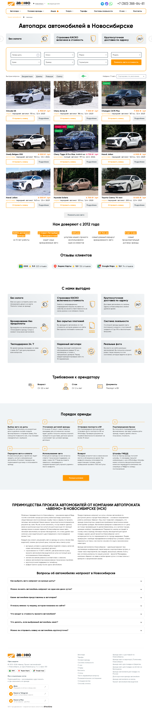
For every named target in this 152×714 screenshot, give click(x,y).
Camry (59, 76)
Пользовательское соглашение (89, 678)
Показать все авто (76, 215)
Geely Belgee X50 (14, 154)
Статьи (80, 673)
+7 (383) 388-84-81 (130, 3)
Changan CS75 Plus (111, 111)
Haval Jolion (107, 154)
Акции (53, 11)
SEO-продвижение (15, 707)
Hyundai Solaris (61, 197)
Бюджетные (27, 76)
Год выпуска (83, 62)
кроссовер (106, 114)
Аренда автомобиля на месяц (124, 679)
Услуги (68, 11)
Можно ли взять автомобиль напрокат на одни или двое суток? (41, 589)
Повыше (49, 76)
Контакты (137, 11)
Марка (81, 55)
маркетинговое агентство (33, 707)
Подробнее (44, 118)
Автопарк (14, 11)
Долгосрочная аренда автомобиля (126, 676)
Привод (48, 62)
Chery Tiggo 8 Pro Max (64, 154)
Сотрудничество (84, 681)
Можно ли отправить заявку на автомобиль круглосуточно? (39, 630)
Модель (115, 55)
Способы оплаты (84, 683)
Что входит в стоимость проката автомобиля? (33, 614)
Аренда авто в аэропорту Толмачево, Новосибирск (127, 661)
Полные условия (76, 478)
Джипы (39, 76)
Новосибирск (39, 3)
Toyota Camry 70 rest (112, 197)
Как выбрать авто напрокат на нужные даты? (32, 581)
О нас (122, 11)
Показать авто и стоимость (126, 62)
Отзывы (80, 668)
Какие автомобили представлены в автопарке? (33, 597)
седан (8, 114)
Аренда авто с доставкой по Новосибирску (124, 656)
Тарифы (83, 11)
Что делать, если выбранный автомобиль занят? (34, 622)
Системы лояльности (103, 11)
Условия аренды (34, 11)
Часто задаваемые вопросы (88, 675)
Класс (48, 55)
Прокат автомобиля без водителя (125, 682)
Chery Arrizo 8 (60, 111)
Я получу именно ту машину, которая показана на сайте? (37, 605)
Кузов (14, 62)
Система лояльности (86, 662)
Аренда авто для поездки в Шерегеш (127, 664)
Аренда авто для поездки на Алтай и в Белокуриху (127, 668)
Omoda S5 (11, 111)
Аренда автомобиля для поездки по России (126, 673)
